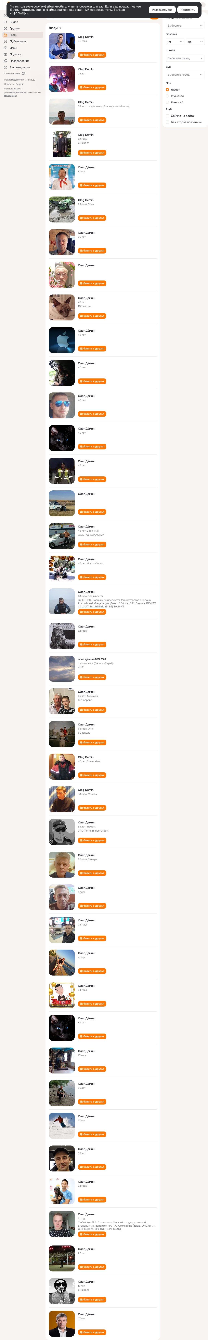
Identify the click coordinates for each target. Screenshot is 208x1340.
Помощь (30, 79)
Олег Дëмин (86, 298)
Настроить (188, 10)
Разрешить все (162, 10)
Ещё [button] (18, 84)
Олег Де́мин (86, 330)
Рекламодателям (14, 79)
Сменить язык (12, 73)
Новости (9, 84)
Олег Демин (86, 265)
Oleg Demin (85, 37)
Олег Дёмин (86, 167)
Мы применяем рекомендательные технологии (22, 92)
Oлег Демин (86, 232)
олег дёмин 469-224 (92, 659)
